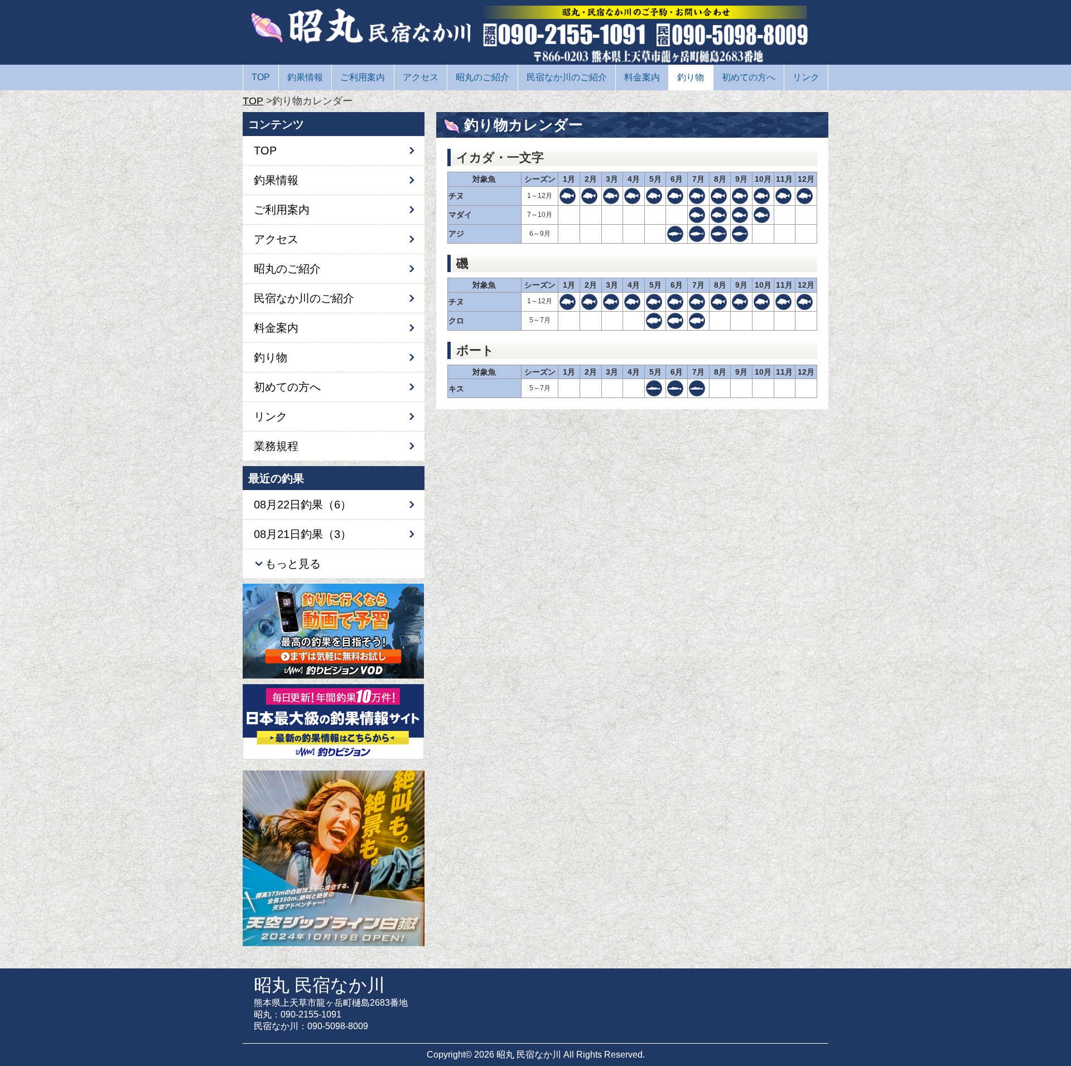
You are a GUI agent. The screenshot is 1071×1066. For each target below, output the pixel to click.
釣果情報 (305, 77)
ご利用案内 (362, 77)
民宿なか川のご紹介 (567, 77)
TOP (261, 77)
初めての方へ (748, 77)
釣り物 (690, 77)
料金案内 (642, 77)
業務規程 (276, 446)
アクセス (420, 77)
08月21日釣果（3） (302, 534)
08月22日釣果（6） (302, 504)
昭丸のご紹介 (482, 77)
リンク (806, 77)
